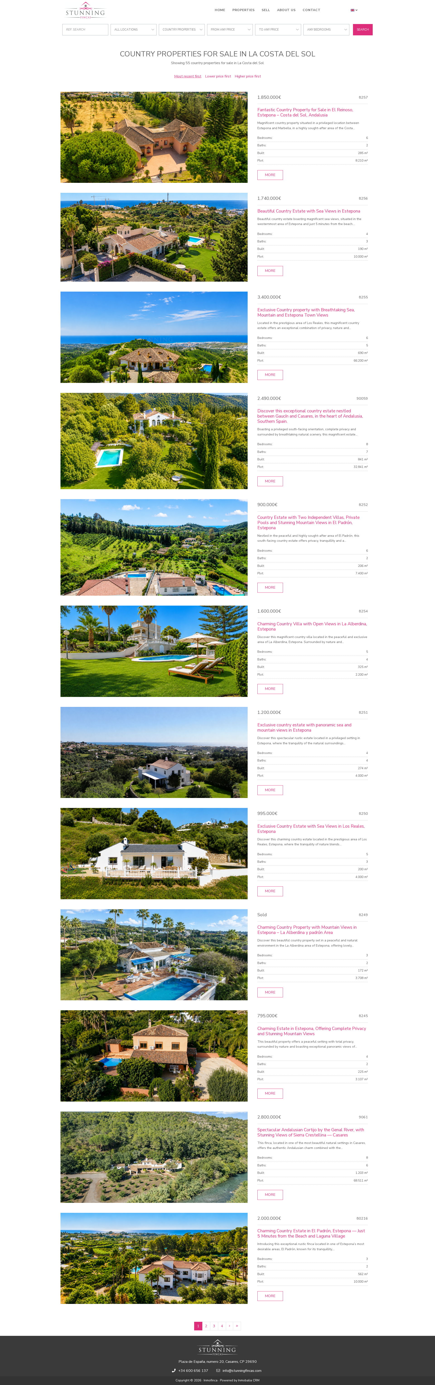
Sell (266, 10)
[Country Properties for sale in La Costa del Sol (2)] (229, 1326)
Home (220, 10)
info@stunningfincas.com (242, 1370)
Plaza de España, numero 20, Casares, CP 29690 (218, 1361)
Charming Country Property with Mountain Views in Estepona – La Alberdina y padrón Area (307, 929)
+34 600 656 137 (193, 1370)
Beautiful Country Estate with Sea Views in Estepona (308, 211)
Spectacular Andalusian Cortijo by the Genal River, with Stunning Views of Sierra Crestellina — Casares (310, 1132)
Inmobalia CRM (248, 1380)
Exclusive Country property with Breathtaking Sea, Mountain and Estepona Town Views (306, 312)
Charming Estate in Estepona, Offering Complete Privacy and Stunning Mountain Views (311, 1031)
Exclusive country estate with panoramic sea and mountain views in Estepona (304, 727)
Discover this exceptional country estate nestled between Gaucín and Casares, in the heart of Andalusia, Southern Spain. (310, 416)
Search (363, 30)
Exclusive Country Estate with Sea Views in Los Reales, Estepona (311, 828)
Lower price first (218, 76)
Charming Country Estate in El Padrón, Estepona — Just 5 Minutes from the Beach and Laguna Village (311, 1233)
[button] (354, 10)
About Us (286, 10)
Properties (243, 10)
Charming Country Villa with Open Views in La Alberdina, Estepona (312, 626)
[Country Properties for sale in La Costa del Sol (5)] (237, 1326)
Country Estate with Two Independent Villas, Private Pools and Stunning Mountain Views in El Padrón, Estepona (308, 523)
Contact (311, 10)
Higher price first (248, 76)
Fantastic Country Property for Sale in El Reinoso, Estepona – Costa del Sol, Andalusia (305, 112)
